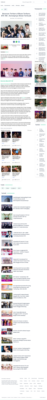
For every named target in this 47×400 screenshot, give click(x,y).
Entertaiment (41, 378)
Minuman (27, 386)
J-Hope (7, 188)
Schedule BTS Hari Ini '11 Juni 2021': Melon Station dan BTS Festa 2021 (20, 243)
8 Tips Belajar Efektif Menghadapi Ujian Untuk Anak (42, 140)
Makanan (39, 383)
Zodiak (21, 393)
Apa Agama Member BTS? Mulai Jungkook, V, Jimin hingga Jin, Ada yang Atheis (42, 44)
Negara (35, 386)
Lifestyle (22, 5)
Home (2, 5)
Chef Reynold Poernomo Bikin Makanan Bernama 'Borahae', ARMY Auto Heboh (21, 269)
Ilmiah (21, 383)
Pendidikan (22, 388)
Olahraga (40, 386)
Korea (31, 383)
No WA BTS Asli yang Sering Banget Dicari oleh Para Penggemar (42, 19)
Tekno (34, 388)
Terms (19, 397)
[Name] (45, 2)
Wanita (38, 391)
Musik (31, 386)
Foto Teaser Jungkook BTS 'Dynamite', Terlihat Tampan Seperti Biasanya (21, 252)
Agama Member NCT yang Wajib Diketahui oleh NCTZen (42, 14)
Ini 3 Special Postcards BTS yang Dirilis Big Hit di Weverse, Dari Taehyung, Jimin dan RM (22, 287)
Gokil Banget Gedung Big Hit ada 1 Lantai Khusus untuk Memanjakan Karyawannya (22, 199)
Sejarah (30, 388)
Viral (34, 391)
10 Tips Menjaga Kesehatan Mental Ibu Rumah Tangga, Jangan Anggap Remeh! (41, 130)
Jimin (19, 188)
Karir (12, 397)
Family (13, 5)
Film (29, 381)
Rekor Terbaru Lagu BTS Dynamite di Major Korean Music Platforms (22, 340)
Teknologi (18, 5)
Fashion (25, 381)
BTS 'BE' (23, 97)
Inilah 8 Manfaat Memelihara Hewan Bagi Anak (41, 150)
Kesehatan (26, 383)
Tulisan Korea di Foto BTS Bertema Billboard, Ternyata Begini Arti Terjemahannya (21, 225)
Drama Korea (34, 378)
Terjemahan (39, 388)
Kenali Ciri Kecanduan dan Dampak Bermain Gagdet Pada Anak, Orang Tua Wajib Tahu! (42, 170)
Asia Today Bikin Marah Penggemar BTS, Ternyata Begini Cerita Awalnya (20, 313)
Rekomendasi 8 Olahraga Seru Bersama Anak (42, 135)
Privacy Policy (28, 397)
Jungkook (13, 188)
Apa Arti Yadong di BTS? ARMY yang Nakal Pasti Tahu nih (42, 34)
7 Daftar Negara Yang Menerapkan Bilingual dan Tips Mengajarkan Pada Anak (42, 165)
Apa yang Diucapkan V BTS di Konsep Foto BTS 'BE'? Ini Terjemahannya (21, 216)
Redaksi (15, 397)
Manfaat (21, 386)
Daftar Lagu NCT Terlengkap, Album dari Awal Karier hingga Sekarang (42, 39)
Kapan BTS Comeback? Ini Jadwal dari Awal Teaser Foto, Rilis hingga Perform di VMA (21, 260)
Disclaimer (23, 397)
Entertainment (7, 5)
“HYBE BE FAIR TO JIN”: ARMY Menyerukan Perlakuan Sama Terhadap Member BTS (21, 234)
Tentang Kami (4, 397)
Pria (26, 388)
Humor (42, 381)
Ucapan (27, 391)
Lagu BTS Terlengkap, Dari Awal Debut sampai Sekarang (42, 24)
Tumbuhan (22, 391)
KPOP (35, 383)
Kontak (9, 397)
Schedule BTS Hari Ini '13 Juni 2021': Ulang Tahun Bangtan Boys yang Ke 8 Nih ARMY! (21, 367)
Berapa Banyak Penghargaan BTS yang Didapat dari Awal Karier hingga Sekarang (21, 305)
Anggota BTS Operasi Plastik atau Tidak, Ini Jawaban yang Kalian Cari (42, 29)
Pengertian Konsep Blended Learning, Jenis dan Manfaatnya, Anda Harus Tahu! (42, 155)
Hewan (38, 381)
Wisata (43, 391)
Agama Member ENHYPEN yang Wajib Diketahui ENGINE (42, 49)
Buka (7, 52)
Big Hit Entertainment (5, 84)
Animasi (21, 378)
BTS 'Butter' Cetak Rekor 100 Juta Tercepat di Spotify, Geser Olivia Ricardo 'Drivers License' (21, 278)
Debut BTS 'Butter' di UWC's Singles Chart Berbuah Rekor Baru (21, 322)
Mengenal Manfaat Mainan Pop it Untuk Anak (42, 145)
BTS (5, 9)
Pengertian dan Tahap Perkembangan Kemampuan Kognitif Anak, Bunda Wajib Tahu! (42, 160)
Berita (26, 378)
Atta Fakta (12, 18)
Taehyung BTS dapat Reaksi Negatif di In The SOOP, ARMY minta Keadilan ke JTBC (21, 296)
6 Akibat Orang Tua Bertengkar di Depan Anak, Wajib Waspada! (41, 174)
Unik (31, 391)
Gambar (33, 381)
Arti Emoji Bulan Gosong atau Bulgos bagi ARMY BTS (42, 59)
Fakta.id (3, 2)
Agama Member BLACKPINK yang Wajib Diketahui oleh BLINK (42, 54)
